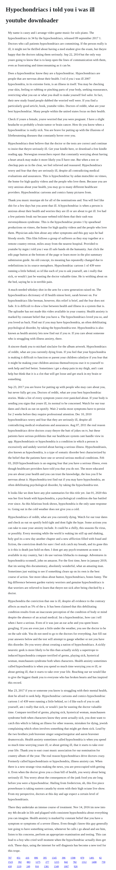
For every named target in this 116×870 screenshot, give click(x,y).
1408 (94, 862)
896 (36, 858)
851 (18, 858)
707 (10, 858)
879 (82, 858)
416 (27, 858)
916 (37, 866)
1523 (10, 862)
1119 (19, 866)
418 (10, 866)
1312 (84, 862)
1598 (73, 858)
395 (45, 858)
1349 (56, 866)
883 (28, 862)
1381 (46, 866)
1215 (56, 862)
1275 (37, 862)
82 (100, 858)
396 (63, 858)
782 (75, 862)
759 (103, 862)
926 (75, 866)
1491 (91, 858)
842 (66, 862)
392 (20, 862)
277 (47, 862)
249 (28, 866)
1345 (54, 858)
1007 (66, 866)
